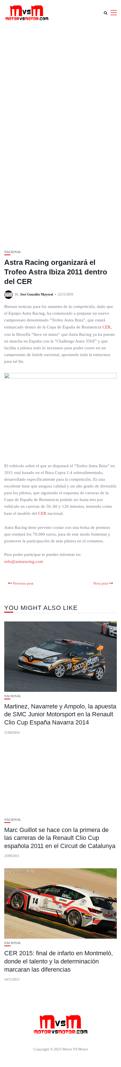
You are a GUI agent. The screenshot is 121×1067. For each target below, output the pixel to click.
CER (106, 327)
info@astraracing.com (23, 561)
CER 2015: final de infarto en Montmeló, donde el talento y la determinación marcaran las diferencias (58, 961)
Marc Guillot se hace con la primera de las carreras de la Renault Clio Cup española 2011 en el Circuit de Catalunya (59, 837)
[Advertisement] (60, 88)
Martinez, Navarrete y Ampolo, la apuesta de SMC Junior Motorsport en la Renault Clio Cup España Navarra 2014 (60, 714)
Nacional (12, 252)
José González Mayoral (36, 294)
